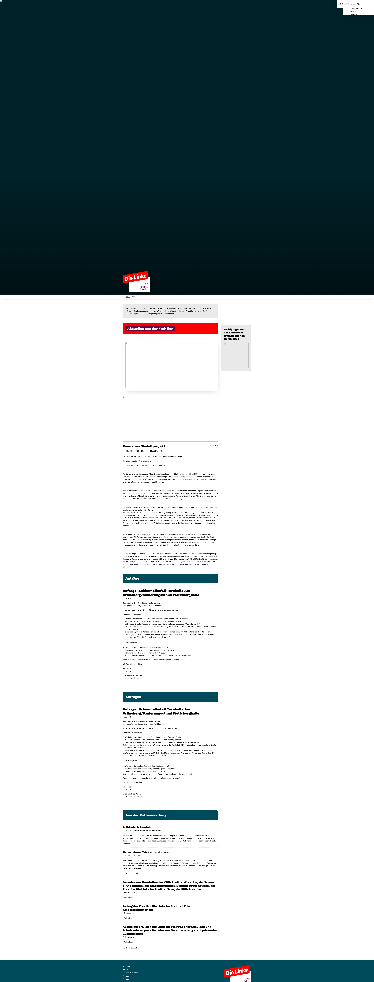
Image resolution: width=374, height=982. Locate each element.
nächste (135, 874)
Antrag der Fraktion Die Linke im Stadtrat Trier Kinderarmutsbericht (157, 907)
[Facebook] (124, 4)
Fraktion (128, 296)
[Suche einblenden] (364, 4)
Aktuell (125, 970)
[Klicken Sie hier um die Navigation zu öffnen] (370, 4)
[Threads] (127, 4)
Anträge (353, 11)
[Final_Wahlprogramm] (236, 355)
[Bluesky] (130, 4)
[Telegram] (133, 4)
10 (130, 874)
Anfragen (353, 14)
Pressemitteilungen (356, 8)
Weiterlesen (129, 898)
